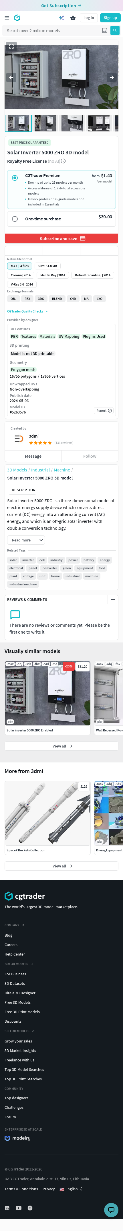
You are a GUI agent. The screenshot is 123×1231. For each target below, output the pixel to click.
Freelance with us (19, 1060)
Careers (11, 944)
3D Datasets (15, 983)
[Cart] (73, 17)
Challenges (14, 1107)
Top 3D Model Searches (24, 1069)
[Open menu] (6, 17)
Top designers (16, 1097)
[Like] (24, 250)
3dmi (34, 436)
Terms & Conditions (21, 1188)
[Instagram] (30, 1208)
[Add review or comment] (113, 599)
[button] (104, 30)
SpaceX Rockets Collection (26, 850)
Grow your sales (18, 1041)
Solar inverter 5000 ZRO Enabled (30, 730)
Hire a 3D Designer (20, 992)
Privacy (49, 1188)
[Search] (115, 30)
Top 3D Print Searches (23, 1079)
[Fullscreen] (11, 46)
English (68, 1189)
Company (12, 925)
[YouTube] (19, 1208)
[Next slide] (112, 77)
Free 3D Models (18, 1002)
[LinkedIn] (7, 1208)
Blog (8, 935)
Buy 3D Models (16, 964)
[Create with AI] (61, 17)
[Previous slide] (11, 77)
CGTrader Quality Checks (25, 311)
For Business (15, 973)
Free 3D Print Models (22, 1011)
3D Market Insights (20, 1050)
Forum (10, 1116)
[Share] (99, 250)
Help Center (15, 954)
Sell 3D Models (17, 1031)
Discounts (13, 1021)
